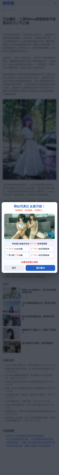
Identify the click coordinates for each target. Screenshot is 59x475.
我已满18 (40, 268)
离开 (14, 268)
